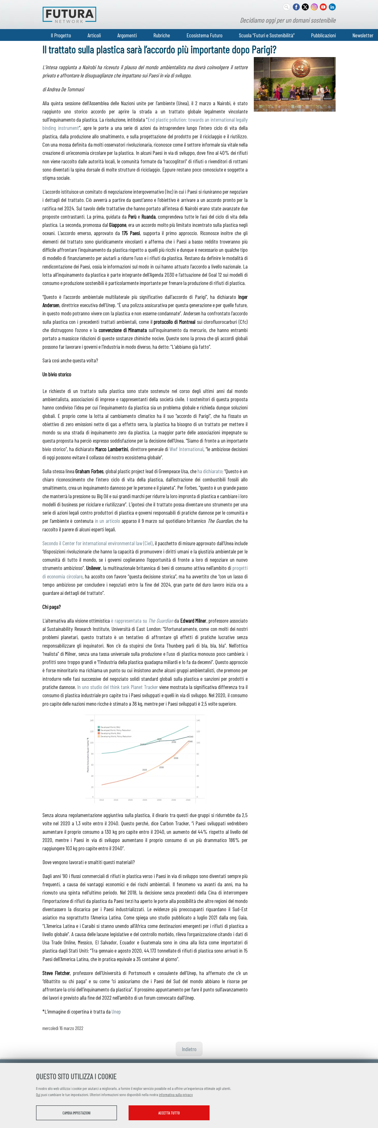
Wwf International (186, 448)
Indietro (189, 1048)
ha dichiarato (209, 471)
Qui (38, 1094)
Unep (116, 1011)
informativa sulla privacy (176, 1094)
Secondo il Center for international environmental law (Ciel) (97, 543)
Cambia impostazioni (76, 1113)
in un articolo (107, 520)
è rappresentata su (142, 620)
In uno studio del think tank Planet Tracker (117, 686)
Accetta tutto (169, 1113)
